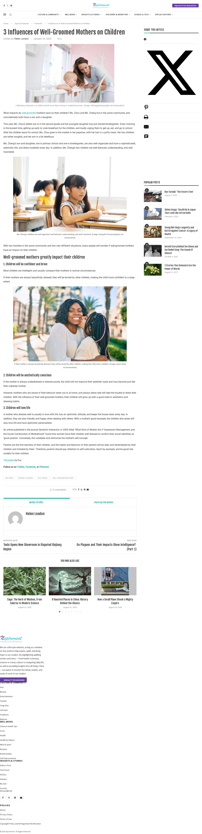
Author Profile (36, 502)
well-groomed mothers (63, 478)
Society (3, 788)
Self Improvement (8, 758)
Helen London (21, 38)
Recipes (3, 749)
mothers (9, 478)
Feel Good (4, 770)
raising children (25, 478)
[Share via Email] (88, 489)
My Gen (3, 784)
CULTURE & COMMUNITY (13, 682)
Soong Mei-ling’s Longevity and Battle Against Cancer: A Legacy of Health (181, 231)
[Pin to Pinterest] (84, 489)
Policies (5, 805)
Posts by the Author (103, 502)
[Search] (10, 15)
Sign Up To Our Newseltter (185, 5)
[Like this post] (75, 489)
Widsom (3, 719)
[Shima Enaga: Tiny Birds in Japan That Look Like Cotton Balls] (153, 214)
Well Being (70, 14)
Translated (8, 460)
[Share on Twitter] (81, 489)
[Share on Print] (146, 118)
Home (5, 23)
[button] (7, 589)
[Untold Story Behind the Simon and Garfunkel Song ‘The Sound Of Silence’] (153, 251)
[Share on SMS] (146, 138)
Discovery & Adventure (117, 14)
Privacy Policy (6, 814)
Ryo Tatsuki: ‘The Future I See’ (179, 191)
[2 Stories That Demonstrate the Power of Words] (153, 270)
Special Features (163, 14)
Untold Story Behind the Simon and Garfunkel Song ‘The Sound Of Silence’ (181, 250)
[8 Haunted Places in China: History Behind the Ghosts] (70, 581)
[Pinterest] (11, 5)
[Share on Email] (146, 128)
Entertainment (6, 696)
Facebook (30, 466)
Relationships (6, 754)
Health (3, 735)
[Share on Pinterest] (146, 108)
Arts (2, 687)
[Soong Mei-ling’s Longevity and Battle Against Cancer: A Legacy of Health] (153, 232)
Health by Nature (7, 740)
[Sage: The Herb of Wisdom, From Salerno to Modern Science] (24, 581)
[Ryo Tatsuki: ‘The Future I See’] (153, 196)
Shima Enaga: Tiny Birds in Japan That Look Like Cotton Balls (180, 211)
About (2, 810)
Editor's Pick (5, 765)
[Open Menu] (4, 14)
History (3, 775)
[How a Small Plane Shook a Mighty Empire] (115, 581)
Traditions (4, 715)
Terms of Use (6, 819)
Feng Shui (4, 705)
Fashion (3, 701)
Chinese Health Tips (8, 726)
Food (2, 731)
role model (43, 478)
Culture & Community (48, 14)
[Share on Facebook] (78, 489)
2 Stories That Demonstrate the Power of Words (180, 267)
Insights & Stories (90, 14)
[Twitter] (7, 5)
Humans (3, 779)
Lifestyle (4, 710)
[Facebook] (4, 5)
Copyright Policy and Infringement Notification (20, 824)
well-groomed (29, 113)
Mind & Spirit (5, 745)
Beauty (3, 692)
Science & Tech (141, 14)
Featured (38, 23)
